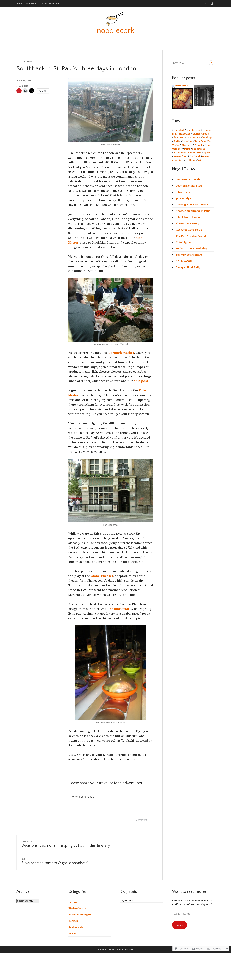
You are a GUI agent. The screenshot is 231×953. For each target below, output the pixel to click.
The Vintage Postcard (189, 254)
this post (141, 381)
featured (179, 137)
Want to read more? (189, 891)
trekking (190, 160)
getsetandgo (183, 198)
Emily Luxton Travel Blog (191, 248)
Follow (179, 925)
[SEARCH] (115, 45)
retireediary (183, 192)
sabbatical (198, 148)
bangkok (179, 130)
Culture (21, 61)
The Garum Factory (187, 223)
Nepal (198, 145)
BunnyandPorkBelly (188, 267)
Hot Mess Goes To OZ (189, 229)
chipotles (184, 133)
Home (19, 3)
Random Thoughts (79, 914)
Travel (31, 61)
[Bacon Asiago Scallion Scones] (182, 98)
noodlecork (115, 30)
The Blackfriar (118, 609)
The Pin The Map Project (191, 236)
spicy (207, 152)
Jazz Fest (200, 141)
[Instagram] (206, 3)
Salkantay (180, 152)
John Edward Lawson (188, 217)
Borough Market (121, 352)
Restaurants (75, 927)
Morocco (187, 145)
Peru (187, 148)
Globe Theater (102, 576)
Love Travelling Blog (189, 185)
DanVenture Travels (188, 179)
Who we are (32, 3)
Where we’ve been (50, 3)
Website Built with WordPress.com (115, 949)
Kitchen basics (77, 908)
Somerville (194, 152)
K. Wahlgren (183, 242)
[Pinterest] (212, 3)
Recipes (73, 921)
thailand (195, 156)
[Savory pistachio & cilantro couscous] (182, 86)
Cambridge (193, 130)
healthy (207, 137)
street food (180, 156)
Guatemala (193, 137)
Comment (141, 819)
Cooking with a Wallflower (192, 204)
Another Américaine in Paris (193, 210)
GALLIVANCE (184, 261)
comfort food (201, 133)
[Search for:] (193, 63)
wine (201, 160)
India (177, 141)
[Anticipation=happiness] (204, 95)
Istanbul (187, 141)
